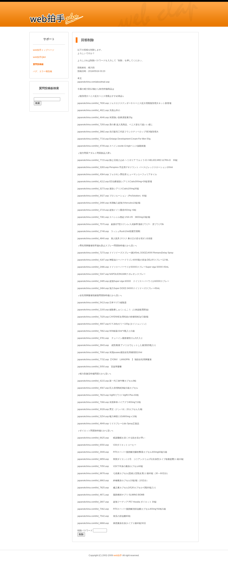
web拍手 (117, 555)
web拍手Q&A (39, 57)
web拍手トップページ (43, 50)
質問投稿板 (38, 64)
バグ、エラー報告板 (42, 71)
